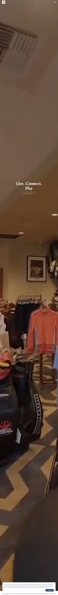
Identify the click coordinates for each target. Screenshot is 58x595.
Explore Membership (29, 193)
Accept (49, 590)
